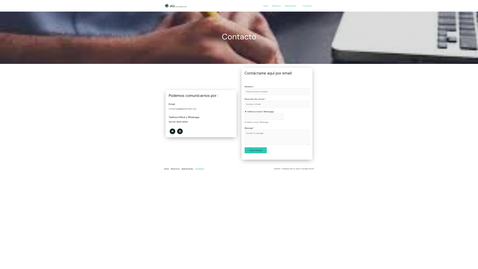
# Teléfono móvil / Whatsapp (259, 111)
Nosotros (175, 169)
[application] (297, 5)
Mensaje (249, 128)
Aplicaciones (187, 169)
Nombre (249, 86)
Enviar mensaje (256, 150)
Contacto (199, 169)
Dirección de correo (255, 99)
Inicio (166, 169)
